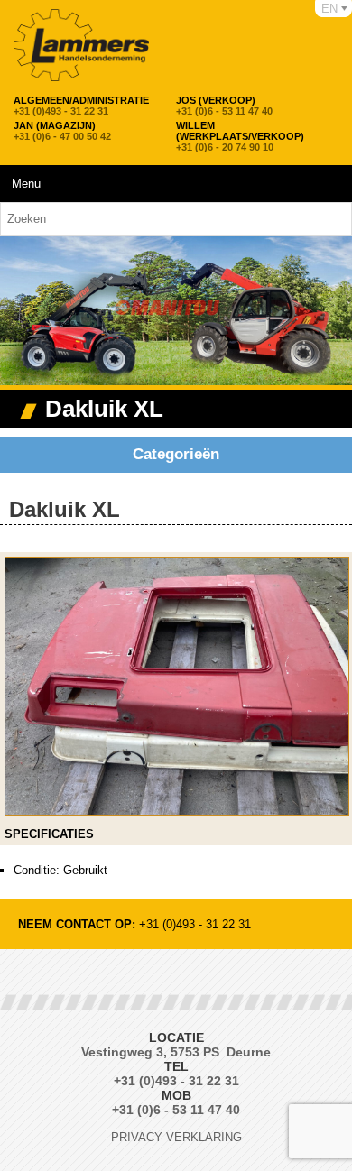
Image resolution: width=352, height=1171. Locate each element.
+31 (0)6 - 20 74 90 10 (240, 136)
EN (329, 8)
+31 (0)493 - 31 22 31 (81, 105)
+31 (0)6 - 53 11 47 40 (224, 105)
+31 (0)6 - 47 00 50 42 (62, 131)
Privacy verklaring (176, 1137)
